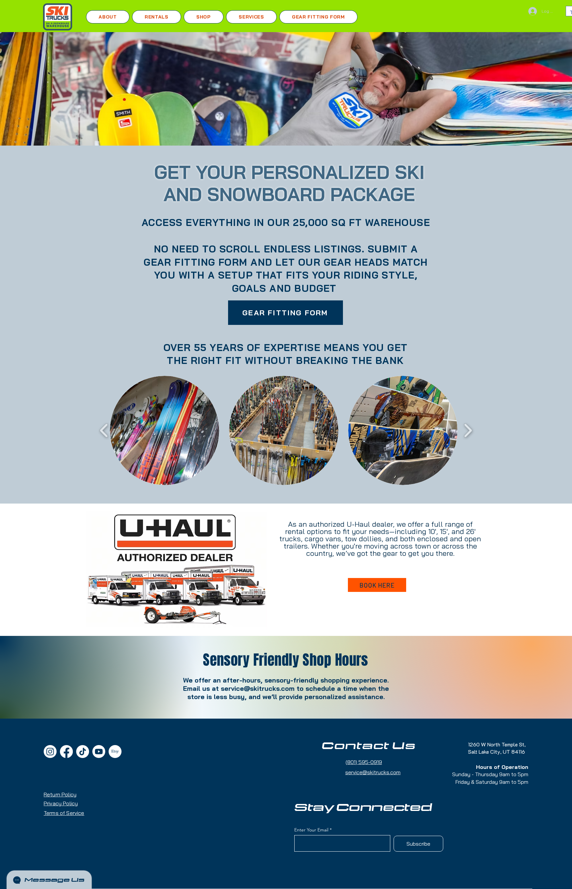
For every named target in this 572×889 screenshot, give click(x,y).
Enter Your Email (311, 829)
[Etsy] (115, 751)
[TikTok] (82, 751)
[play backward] (104, 430)
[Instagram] (50, 751)
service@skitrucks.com (258, 688)
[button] (156, 16)
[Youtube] (98, 751)
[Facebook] (66, 751)
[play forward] (467, 430)
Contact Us (369, 746)
